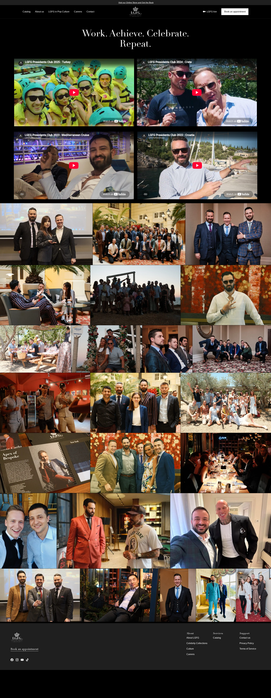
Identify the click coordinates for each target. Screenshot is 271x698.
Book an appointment (235, 11)
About (190, 633)
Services (218, 633)
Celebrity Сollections (196, 643)
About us (39, 11)
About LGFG (192, 638)
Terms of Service (248, 649)
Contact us (245, 638)
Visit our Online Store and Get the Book (136, 2)
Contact (90, 11)
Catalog (26, 11)
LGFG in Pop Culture (58, 11)
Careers (78, 11)
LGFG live (212, 11)
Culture (190, 649)
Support (245, 633)
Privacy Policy (247, 643)
